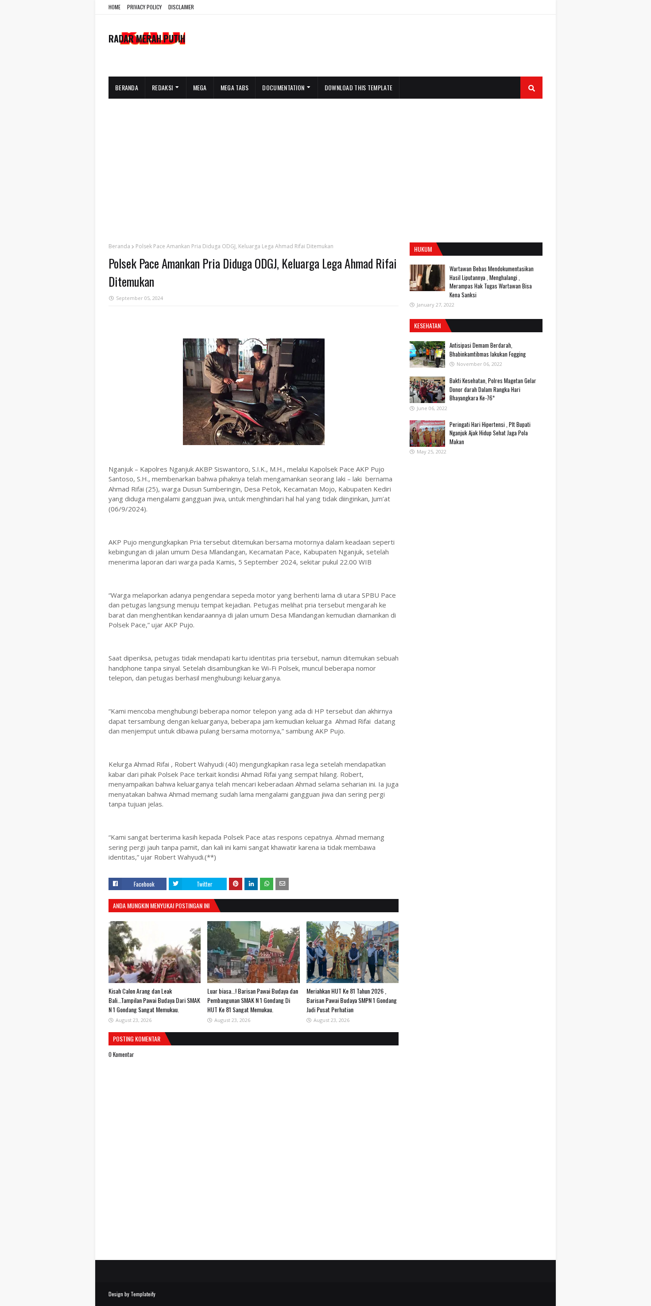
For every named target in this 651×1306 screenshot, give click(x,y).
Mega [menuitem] (200, 87)
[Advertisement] (325, 165)
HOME (114, 7)
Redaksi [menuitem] (162, 87)
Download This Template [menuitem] (359, 87)
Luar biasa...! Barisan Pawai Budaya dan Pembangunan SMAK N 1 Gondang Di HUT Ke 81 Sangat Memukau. (252, 1000)
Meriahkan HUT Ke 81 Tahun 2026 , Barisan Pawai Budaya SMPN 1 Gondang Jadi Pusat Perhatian (351, 1000)
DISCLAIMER (181, 7)
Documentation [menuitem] (283, 87)
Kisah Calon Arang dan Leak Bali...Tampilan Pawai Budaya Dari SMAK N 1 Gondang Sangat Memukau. (154, 1000)
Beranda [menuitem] (126, 87)
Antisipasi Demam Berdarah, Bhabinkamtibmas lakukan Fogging (488, 349)
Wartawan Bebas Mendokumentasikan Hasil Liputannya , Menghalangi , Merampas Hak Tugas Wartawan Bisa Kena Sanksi (492, 281)
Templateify (143, 1294)
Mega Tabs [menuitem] (235, 87)
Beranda (119, 246)
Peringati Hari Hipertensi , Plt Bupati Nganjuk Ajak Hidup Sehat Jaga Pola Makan (490, 433)
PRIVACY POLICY (144, 7)
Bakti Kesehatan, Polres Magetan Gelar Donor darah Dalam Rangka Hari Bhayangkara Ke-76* (493, 389)
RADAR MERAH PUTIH (146, 38)
